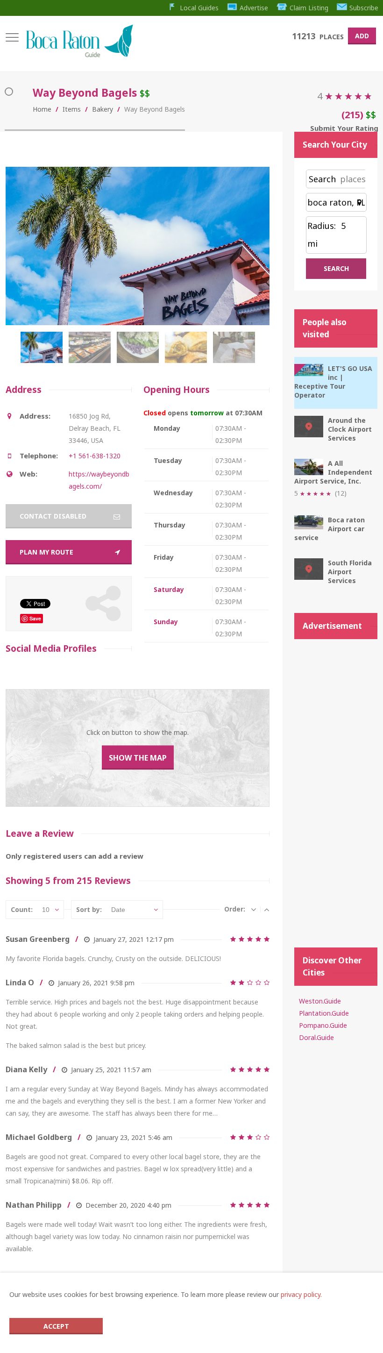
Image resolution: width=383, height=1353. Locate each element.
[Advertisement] (335, 788)
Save (35, 618)
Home (42, 109)
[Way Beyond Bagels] (44, 352)
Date (118, 909)
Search (322, 179)
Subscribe (363, 7)
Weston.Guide (320, 1001)
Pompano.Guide (323, 1025)
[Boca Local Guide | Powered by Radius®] (79, 55)
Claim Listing (309, 7)
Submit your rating (344, 128)
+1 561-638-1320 (95, 455)
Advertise (254, 7)
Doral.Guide (316, 1037)
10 (46, 909)
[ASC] (267, 909)
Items (72, 109)
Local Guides (199, 7)
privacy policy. (301, 1294)
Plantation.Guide (324, 1013)
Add (362, 35)
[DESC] (253, 909)
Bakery (102, 109)
